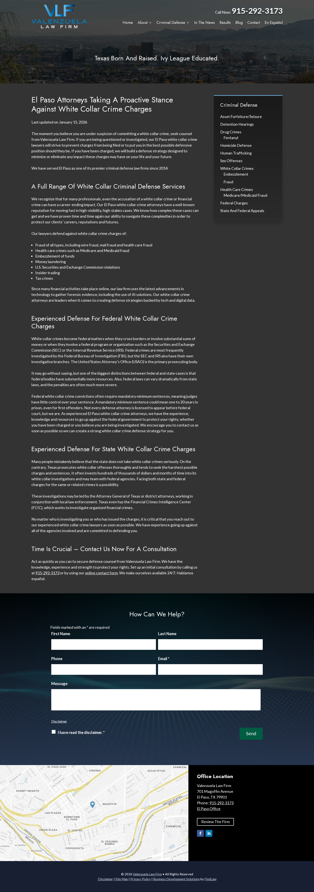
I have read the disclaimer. (81, 732)
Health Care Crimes (236, 189)
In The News (204, 22)
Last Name (167, 633)
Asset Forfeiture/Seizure (241, 116)
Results (225, 22)
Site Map (121, 879)
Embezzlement (235, 174)
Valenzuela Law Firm (147, 874)
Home (128, 22)
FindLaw (210, 879)
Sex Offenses (231, 160)
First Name (60, 633)
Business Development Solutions (176, 879)
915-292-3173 (257, 10)
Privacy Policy (140, 879)
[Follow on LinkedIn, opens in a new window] (208, 833)
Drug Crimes (230, 132)
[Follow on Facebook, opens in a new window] (200, 833)
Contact (253, 22)
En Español (274, 22)
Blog (239, 22)
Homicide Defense (236, 145)
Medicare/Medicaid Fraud (245, 195)
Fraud (228, 181)
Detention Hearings (237, 124)
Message (59, 683)
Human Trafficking (236, 153)
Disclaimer (59, 721)
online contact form (101, 572)
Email (163, 658)
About (143, 22)
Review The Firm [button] (215, 821)
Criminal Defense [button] (171, 22)
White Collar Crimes (237, 168)
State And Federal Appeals (242, 210)
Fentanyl (230, 137)
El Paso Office (208, 808)
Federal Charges (234, 203)
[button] (309, 861)
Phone (56, 658)
